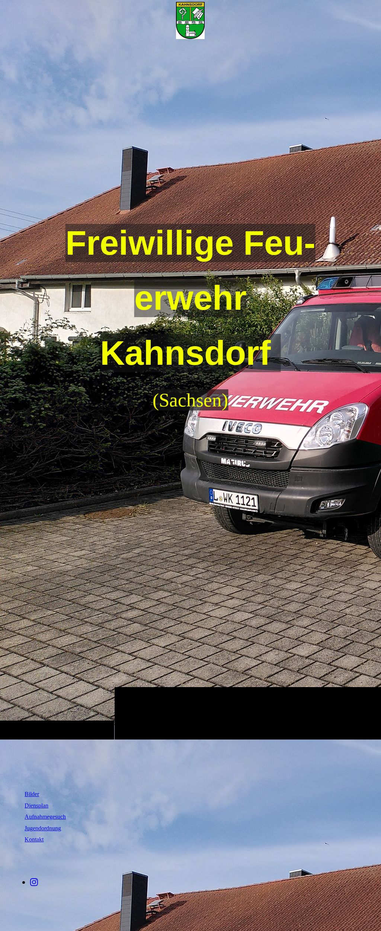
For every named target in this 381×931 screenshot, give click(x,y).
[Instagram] (34, 882)
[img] (190, 20)
